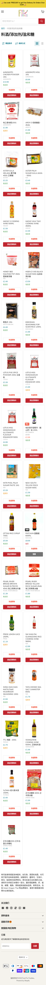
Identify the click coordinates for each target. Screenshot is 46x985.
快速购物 (12, 90)
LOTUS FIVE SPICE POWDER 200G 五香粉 (11, 374)
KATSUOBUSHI (8, 324)
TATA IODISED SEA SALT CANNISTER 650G (33, 689)
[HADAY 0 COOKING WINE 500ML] (12, 209)
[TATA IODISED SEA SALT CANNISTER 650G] (34, 675)
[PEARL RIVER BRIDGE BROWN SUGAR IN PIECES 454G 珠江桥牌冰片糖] (12, 570)
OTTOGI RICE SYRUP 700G (11, 534)
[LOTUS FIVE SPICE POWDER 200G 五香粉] (12, 361)
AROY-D (28, 127)
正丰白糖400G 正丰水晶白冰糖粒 (11, 842)
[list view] (42, 43)
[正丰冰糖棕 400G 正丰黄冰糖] (34, 780)
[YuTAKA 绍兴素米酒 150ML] (12, 778)
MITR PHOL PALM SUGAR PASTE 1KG (11, 484)
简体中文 (22, 957)
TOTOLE (5, 742)
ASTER (5, 178)
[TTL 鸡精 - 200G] (12, 728)
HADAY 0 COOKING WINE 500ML (11, 222)
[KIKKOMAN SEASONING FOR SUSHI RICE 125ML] (34, 310)
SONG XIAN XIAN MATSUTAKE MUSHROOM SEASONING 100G (10, 690)
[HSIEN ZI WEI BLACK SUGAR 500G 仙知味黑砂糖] (34, 260)
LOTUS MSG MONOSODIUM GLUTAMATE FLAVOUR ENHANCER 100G (32, 377)
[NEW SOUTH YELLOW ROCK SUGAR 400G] (34, 471)
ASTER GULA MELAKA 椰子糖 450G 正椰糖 (9, 173)
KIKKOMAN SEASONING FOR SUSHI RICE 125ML (33, 324)
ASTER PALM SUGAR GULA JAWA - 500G (33, 173)
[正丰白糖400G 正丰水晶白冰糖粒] (12, 829)
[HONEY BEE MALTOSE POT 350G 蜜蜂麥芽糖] (12, 260)
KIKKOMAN (29, 329)
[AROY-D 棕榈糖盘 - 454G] (34, 111)
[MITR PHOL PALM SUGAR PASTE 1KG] (12, 471)
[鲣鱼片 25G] (12, 310)
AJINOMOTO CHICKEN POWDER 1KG (11, 74)
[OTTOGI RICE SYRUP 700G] (12, 521)
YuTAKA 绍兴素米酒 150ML (11, 791)
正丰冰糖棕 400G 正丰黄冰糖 (33, 794)
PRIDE (5, 639)
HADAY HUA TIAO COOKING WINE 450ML (33, 223)
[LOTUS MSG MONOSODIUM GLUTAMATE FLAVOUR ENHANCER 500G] (12, 416)
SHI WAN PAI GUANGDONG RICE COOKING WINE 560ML (33, 638)
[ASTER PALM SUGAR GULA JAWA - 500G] (34, 159)
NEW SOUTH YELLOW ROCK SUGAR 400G (31, 485)
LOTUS (5, 379)
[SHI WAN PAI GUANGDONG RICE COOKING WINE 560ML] (34, 622)
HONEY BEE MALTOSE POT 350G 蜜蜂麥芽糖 (11, 274)
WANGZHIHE (29, 747)
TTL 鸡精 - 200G (9, 740)
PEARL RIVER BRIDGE (10, 591)
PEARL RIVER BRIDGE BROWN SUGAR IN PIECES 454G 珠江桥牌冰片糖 (11, 585)
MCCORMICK (29, 432)
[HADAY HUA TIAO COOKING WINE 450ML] (34, 209)
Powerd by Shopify (23, 981)
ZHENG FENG (29, 798)
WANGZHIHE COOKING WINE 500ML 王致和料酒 (32, 742)
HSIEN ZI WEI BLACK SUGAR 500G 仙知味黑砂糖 (34, 274)
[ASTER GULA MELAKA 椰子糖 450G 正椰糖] (12, 159)
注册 (35, 946)
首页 (3, 29)
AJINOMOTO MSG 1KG (32, 73)
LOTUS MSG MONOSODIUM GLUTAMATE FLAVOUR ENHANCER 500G (10, 432)
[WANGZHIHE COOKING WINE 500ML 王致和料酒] (34, 728)
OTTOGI (5, 538)
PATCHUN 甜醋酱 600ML (32, 534)
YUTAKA (6, 795)
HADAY (5, 226)
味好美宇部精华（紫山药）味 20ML (33, 429)
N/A (26, 178)
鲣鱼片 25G (7, 322)
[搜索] (41, 21)
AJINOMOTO (7, 79)
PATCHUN (28, 538)
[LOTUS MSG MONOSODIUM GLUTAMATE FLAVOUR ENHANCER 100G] (34, 361)
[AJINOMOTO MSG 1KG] (34, 60)
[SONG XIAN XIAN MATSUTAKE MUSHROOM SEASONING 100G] (12, 675)
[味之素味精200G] (12, 111)
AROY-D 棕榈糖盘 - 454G (33, 123)
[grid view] (37, 43)
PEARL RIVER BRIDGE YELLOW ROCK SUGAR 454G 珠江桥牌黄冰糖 (33, 585)
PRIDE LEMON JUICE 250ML (11, 635)
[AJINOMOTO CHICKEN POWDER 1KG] (12, 60)
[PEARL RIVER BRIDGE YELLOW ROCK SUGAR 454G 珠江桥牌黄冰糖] (34, 570)
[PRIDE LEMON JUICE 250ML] (12, 622)
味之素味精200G (9, 122)
